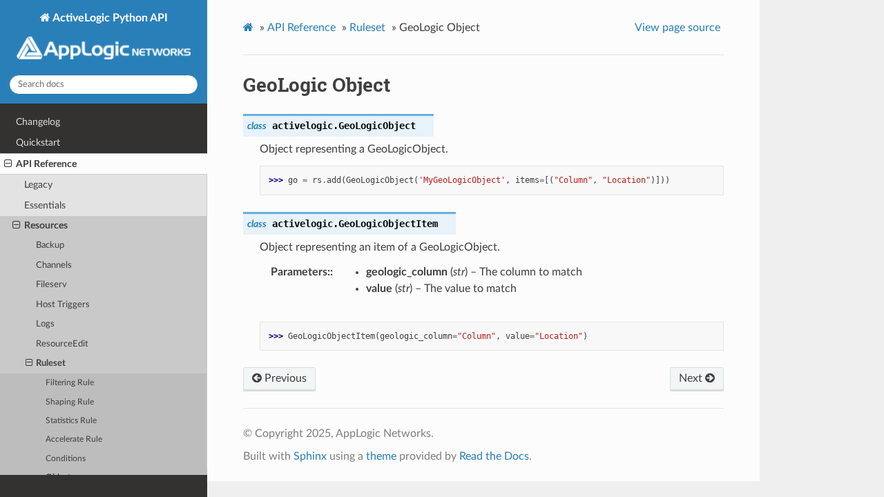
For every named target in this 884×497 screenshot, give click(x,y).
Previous (284, 378)
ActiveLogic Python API (109, 17)
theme (381, 456)
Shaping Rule (70, 402)
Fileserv (51, 284)
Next (692, 378)
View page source (677, 27)
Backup (50, 245)
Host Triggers (63, 304)
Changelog (38, 122)
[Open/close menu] (8, 164)
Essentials (45, 205)
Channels (54, 265)
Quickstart (38, 142)
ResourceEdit (62, 344)
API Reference (46, 164)
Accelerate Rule (74, 439)
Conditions (66, 458)
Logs (45, 324)
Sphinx (310, 456)
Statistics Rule (71, 421)
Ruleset (51, 363)
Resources (46, 225)
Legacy (38, 184)
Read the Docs (494, 456)
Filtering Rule (70, 383)
